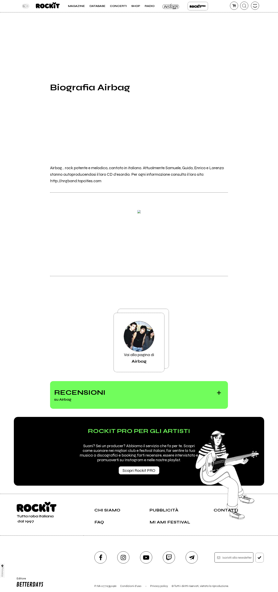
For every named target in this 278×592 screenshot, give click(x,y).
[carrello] (234, 6)
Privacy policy (159, 586)
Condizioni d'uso (130, 586)
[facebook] (100, 557)
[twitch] (169, 557)
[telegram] (192, 557)
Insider (171, 6)
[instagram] (123, 557)
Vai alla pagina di (139, 358)
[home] (48, 6)
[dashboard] (255, 6)
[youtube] (146, 557)
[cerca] (244, 6)
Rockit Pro (198, 6)
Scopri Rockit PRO (139, 470)
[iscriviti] (259, 558)
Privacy (2, 572)
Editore (20, 580)
